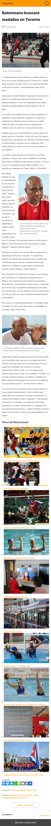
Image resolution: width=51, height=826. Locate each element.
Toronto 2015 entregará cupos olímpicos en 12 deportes (24, 704)
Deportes (14, 790)
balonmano (14, 795)
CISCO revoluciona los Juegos (15, 596)
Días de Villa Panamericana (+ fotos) (17, 740)
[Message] (19, 784)
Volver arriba (44, 815)
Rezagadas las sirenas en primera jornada (19, 558)
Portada (22, 790)
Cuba (22, 795)
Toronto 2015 (31, 790)
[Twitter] (7, 784)
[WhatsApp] (15, 784)
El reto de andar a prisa (12, 631)
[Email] (23, 784)
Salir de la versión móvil (25, 822)
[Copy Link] (26, 784)
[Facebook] (4, 784)
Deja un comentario (25, 805)
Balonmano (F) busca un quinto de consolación (21, 460)
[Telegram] (11, 784)
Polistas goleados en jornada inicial (17, 665)
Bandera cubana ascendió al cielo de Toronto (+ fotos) (24, 774)
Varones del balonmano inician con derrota (20, 527)
